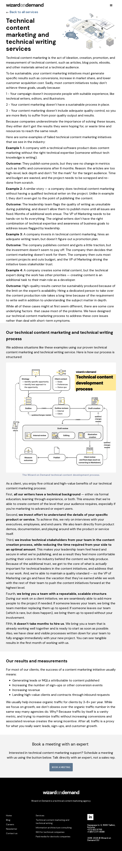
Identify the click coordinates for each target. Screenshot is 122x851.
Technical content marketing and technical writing (52, 822)
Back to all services (24, 12)
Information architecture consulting (54, 827)
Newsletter (11, 829)
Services (40, 815)
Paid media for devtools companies (53, 836)
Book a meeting (61, 767)
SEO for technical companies (50, 832)
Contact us (11, 833)
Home (9, 815)
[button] (111, 5)
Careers (10, 824)
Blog (8, 820)
